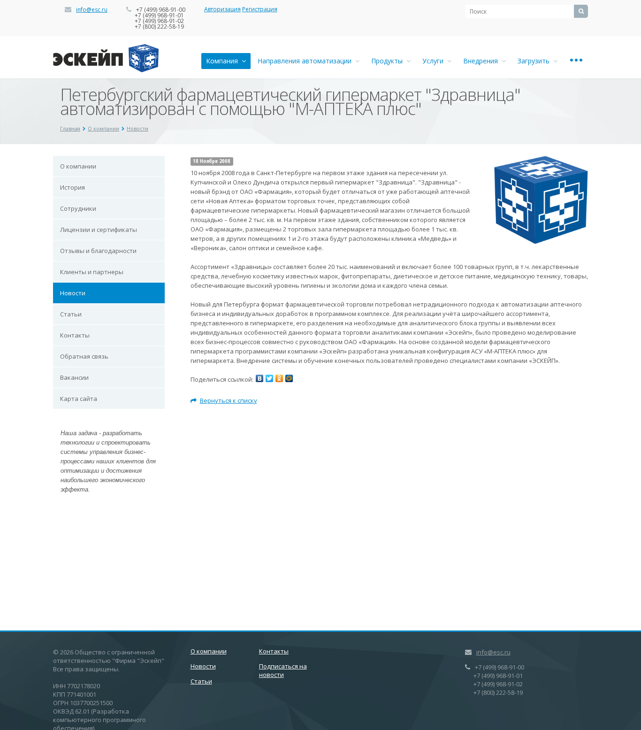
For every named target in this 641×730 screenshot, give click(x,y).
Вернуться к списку (228, 400)
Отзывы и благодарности (98, 250)
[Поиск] (581, 11)
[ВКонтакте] (259, 378)
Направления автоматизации (306, 60)
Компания (224, 60)
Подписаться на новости (283, 670)
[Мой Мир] (289, 378)
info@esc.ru (91, 10)
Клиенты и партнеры (91, 272)
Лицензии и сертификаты (98, 229)
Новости (137, 128)
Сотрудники (78, 208)
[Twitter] (269, 378)
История (72, 187)
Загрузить (535, 60)
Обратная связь (84, 356)
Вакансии (74, 377)
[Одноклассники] (279, 378)
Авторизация (222, 9)
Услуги (434, 60)
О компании (103, 128)
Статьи (71, 314)
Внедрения (482, 60)
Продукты (388, 60)
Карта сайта (78, 398)
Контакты (75, 335)
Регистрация (259, 9)
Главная (70, 128)
